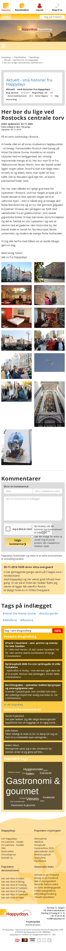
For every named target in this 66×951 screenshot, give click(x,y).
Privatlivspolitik (33, 921)
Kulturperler (46, 773)
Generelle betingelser (33, 925)
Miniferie (38, 841)
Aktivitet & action (14, 772)
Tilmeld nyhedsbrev (44, 897)
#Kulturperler (48, 613)
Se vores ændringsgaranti (47, 887)
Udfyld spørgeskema (45, 890)
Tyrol (23, 773)
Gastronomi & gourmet (23, 805)
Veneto (32, 799)
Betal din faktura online (46, 884)
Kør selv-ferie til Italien (12, 878)
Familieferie (40, 860)
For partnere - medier (12, 841)
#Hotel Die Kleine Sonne (19, 613)
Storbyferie (40, 857)
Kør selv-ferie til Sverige (13, 891)
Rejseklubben (20, 57)
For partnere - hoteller (12, 844)
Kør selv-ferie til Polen (12, 897)
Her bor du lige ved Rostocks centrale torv (23, 62)
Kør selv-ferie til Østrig (12, 881)
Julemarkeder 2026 (44, 851)
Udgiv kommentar (17, 542)
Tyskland (23, 798)
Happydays (6, 57)
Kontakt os (7, 857)
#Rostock (26, 620)
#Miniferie (10, 620)
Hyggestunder (33, 769)
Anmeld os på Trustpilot (46, 874)
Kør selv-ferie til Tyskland (14, 888)
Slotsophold (40, 838)
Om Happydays (9, 838)
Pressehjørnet (8, 854)
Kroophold (39, 844)
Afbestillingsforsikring (45, 893)
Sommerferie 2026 (44, 848)
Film (3, 848)
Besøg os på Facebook (46, 877)
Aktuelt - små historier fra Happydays (21, 60)
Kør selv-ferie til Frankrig (13, 884)
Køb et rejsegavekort (45, 881)
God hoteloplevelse (17, 801)
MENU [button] (6, 16)
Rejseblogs (34, 57)
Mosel (45, 770)
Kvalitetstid (48, 797)
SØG (57, 631)
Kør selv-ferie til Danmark (14, 894)
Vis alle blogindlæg (13, 704)
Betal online (7, 851)
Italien (30, 773)
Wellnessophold (42, 854)
